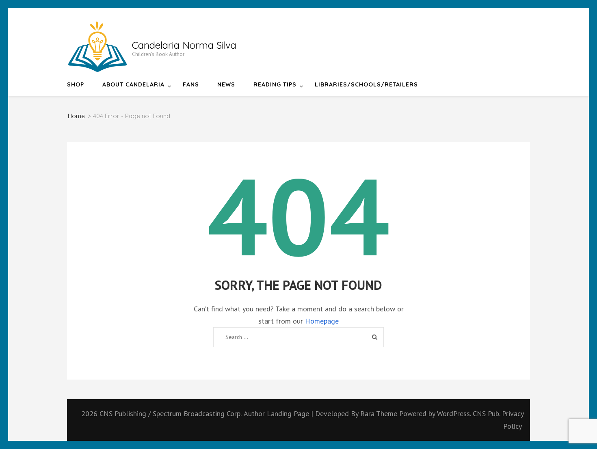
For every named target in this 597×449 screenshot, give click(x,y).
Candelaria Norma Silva (184, 45)
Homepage (322, 321)
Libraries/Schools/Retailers (366, 84)
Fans (191, 84)
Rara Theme (379, 413)
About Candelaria (133, 84)
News (226, 84)
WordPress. (454, 413)
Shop (75, 84)
